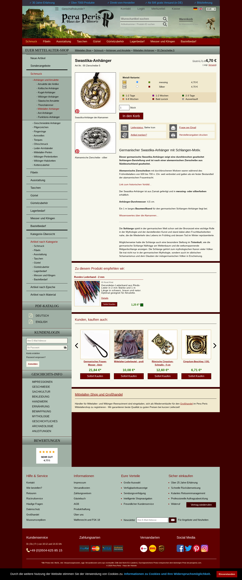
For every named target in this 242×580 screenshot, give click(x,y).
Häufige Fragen (34, 503)
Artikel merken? (139, 135)
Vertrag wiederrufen (201, 504)
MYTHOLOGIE (41, 416)
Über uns (79, 514)
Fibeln (46, 41)
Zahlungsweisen (82, 493)
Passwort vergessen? (36, 357)
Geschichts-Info (47, 374)
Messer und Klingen (162, 41)
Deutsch (42, 315)
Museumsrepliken (36, 519)
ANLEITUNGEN (41, 431)
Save (77, 111)
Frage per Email (187, 127)
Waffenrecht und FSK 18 (87, 519)
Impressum (80, 482)
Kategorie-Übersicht (42, 234)
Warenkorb (186, 19)
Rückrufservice (34, 498)
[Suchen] (164, 18)
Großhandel (186, 403)
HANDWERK (40, 401)
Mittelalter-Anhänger (143, 50)
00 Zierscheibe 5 (166, 50)
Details (104, 298)
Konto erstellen (33, 353)
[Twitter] (188, 548)
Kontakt (126, 8)
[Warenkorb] (210, 24)
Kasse (176, 8)
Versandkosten (82, 487)
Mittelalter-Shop (83, 50)
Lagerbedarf (137, 41)
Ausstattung (63, 41)
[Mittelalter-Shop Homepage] (87, 19)
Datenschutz (33, 509)
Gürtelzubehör (115, 41)
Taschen (82, 41)
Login (141, 8)
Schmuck (99, 50)
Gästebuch (80, 498)
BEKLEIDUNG (40, 396)
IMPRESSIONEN (42, 381)
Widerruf (175, 503)
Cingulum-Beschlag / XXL (196, 361)
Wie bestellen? (34, 487)
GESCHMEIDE (41, 386)
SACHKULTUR (41, 391)
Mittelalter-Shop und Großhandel (99, 394)
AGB (76, 503)
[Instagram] (204, 548)
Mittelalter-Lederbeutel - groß (129, 361)
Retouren (31, 493)
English (41, 322)
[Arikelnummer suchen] (164, 23)
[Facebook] (180, 548)
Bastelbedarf (188, 41)
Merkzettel (158, 8)
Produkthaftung (82, 509)
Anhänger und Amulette (118, 50)
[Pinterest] (196, 548)
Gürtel (97, 41)
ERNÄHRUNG (41, 406)
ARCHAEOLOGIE (42, 426)
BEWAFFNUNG (41, 411)
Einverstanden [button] (227, 574)
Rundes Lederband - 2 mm (89, 277)
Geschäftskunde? (73, 9)
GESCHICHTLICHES (45, 421)
